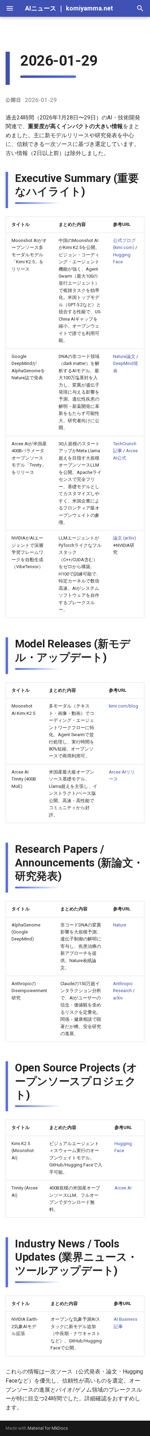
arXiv (118, 998)
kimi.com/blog (123, 706)
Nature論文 (124, 356)
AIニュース (40, 8)
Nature (119, 925)
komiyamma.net (89, 8)
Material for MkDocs (48, 1428)
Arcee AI (123, 1187)
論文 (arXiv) (124, 538)
